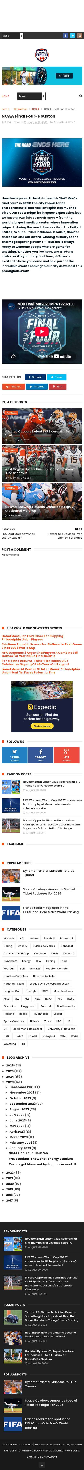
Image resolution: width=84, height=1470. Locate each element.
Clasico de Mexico (44, 946)
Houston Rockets (44, 976)
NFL (60, 998)
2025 (10, 1071)
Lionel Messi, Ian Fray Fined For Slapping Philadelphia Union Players (32, 637)
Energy (26, 961)
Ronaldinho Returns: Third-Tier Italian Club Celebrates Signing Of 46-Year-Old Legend (35, 662)
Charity (22, 946)
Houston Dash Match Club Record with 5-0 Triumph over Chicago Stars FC (51, 784)
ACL (22, 938)
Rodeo (23, 1014)
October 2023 (21, 1098)
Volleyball (49, 1036)
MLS (27, 998)
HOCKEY (35, 968)
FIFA (38, 961)
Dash (54, 953)
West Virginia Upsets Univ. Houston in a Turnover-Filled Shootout (41, 471)
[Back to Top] (42, 1465)
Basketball (20, 109)
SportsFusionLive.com (42, 1456)
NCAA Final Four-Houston (28, 1153)
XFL (23, 1044)
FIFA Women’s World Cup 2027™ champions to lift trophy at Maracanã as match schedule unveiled (52, 804)
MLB (17, 998)
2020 (10, 1184)
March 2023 (19, 1137)
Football (11, 412)
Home (5, 96)
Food (64, 961)
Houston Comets (57, 968)
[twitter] (72, 35)
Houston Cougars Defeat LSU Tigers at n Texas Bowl (39, 433)
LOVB (45, 991)
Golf (22, 968)
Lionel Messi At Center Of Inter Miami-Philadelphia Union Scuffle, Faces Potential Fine (41, 671)
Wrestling (10, 1044)
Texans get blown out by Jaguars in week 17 (42, 1164)
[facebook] (65, 35)
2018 (9, 1195)
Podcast (46, 1006)
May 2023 (17, 1126)
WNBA (74, 1036)
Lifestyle (31, 991)
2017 (9, 1200)
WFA (63, 1036)
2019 (9, 1189)
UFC (58, 1021)
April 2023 (17, 1132)
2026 (10, 1065)
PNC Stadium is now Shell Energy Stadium (41, 1159)
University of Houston (61, 1029)
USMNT (19, 1036)
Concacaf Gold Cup (16, 953)
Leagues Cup (12, 991)
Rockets (9, 1014)
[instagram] (79, 35)
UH (5, 1029)
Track (47, 1021)
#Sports (9, 938)
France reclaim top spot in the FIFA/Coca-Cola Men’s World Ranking (51, 910)
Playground (28, 1006)
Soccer (58, 1014)
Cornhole (40, 953)
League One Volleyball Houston (49, 983)
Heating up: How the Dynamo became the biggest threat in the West (50, 1335)
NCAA (35, 109)
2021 (9, 1178)
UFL (69, 1021)
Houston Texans (14, 983)
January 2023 (21, 1148)
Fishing (50, 961)
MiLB (6, 998)
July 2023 (17, 1115)
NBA (37, 998)
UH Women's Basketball (27, 1029)
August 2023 (20, 1109)
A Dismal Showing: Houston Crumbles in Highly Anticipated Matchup (39, 509)
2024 (10, 1077)
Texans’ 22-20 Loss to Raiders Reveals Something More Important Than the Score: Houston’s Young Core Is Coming (51, 1316)
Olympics (10, 1006)
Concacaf (67, 946)
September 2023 (23, 1104)
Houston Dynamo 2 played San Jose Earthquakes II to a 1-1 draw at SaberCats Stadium (49, 1355)
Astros (34, 938)
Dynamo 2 (10, 961)
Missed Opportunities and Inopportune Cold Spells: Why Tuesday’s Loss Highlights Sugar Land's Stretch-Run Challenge (52, 824)
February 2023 (21, 1143)
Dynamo (68, 953)
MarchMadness (63, 991)
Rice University (66, 1006)
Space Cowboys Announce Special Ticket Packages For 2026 (49, 891)
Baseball (49, 938)
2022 (10, 1173)
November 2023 (22, 1092)
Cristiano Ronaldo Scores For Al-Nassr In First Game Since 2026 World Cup (42, 646)
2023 (10, 1082)
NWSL (70, 998)
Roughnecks (40, 1014)
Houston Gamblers (16, 976)
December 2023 (22, 1087)
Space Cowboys (14, 1021)
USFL (6, 1036)
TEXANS (34, 1021)
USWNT (33, 1036)
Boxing (8, 946)
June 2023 (18, 1120)
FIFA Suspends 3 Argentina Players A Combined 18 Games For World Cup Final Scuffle (40, 654)
